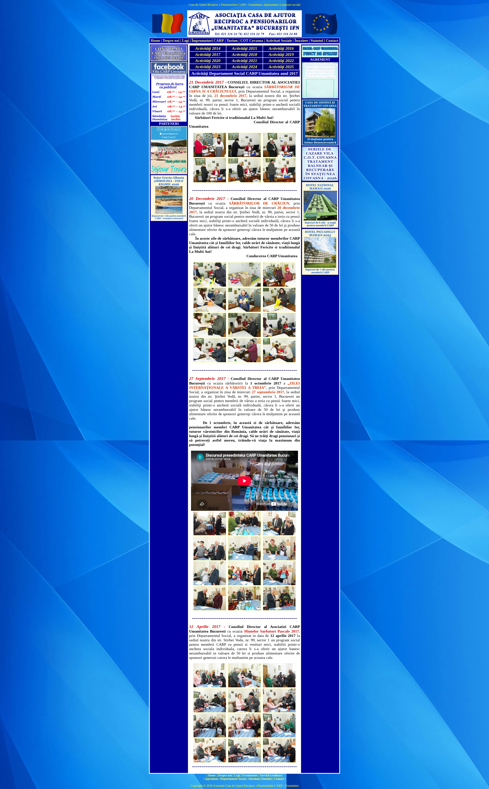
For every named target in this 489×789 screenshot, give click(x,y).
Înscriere (301, 41)
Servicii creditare (271, 775)
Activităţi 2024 (244, 66)
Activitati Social (278, 41)
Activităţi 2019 (281, 54)
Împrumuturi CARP (208, 41)
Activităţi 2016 (281, 48)
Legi (185, 41)
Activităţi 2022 (281, 60)
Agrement (211, 778)
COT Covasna (251, 41)
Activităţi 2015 (244, 48)
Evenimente (249, 775)
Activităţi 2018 (244, 54)
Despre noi (171, 41)
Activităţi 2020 (207, 60)
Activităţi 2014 (207, 48)
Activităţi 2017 (207, 54)
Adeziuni (254, 778)
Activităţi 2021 (244, 60)
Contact (332, 41)
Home (212, 775)
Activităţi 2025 (281, 66)
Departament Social (233, 778)
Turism (232, 41)
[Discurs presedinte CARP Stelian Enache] (244, 509)
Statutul (317, 41)
